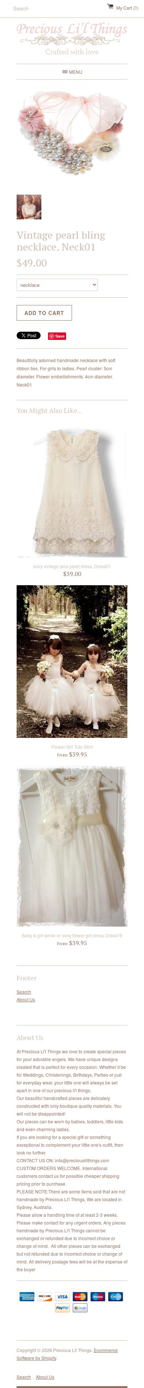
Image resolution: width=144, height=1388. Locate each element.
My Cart (127, 7)
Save (60, 336)
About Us (26, 999)
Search (24, 991)
